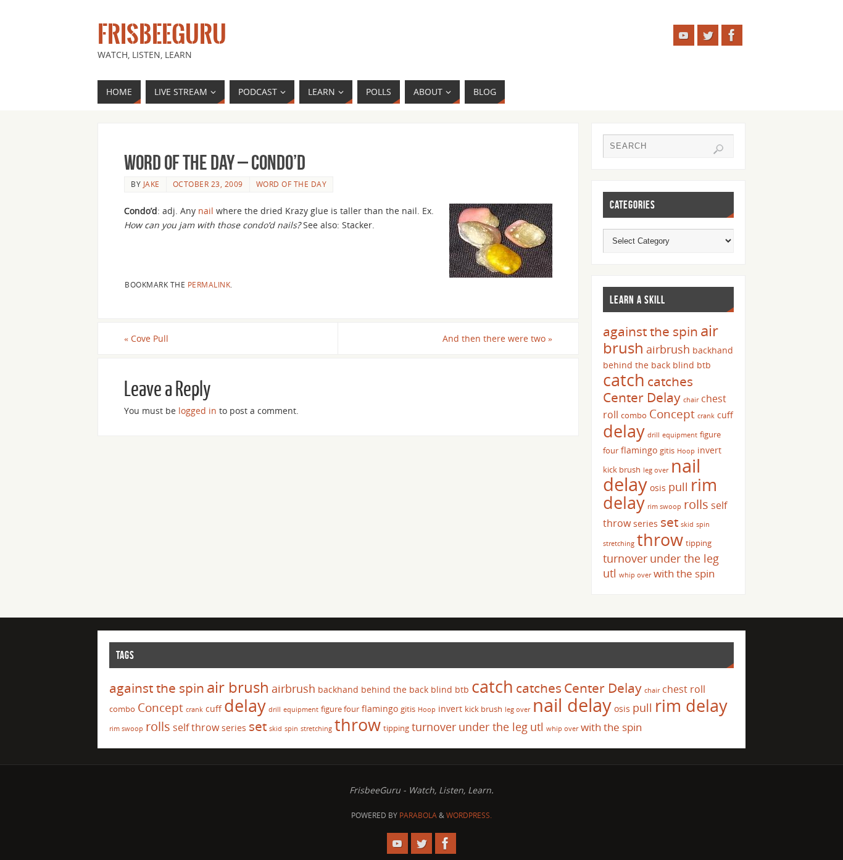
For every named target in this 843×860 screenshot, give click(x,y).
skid (687, 524)
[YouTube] (683, 35)
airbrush (668, 349)
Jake (151, 184)
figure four (340, 708)
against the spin (650, 331)
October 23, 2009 (208, 184)
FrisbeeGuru (162, 34)
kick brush (622, 469)
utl (610, 573)
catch (624, 379)
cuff (725, 415)
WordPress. (469, 815)
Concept (672, 414)
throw (660, 539)
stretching (618, 543)
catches (670, 381)
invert (709, 450)
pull (678, 486)
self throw (196, 727)
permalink (209, 284)
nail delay (572, 705)
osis (658, 488)
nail (206, 211)
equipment (679, 435)
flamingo (639, 450)
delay (624, 431)
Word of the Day (291, 184)
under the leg (684, 558)
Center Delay (642, 397)
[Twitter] (707, 35)
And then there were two (497, 338)
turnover (625, 558)
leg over (655, 470)
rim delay (691, 705)
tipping (699, 542)
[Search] (718, 149)
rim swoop (664, 506)
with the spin (684, 573)
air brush (238, 687)
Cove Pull (146, 338)
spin (703, 524)
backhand (712, 350)
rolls (696, 504)
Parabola (418, 815)
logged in (197, 410)
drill (653, 435)
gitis (667, 450)
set (669, 522)
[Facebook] (731, 35)
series (645, 523)
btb (704, 365)
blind (683, 365)
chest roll (683, 689)
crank (706, 415)
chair (691, 399)
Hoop (686, 451)
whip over (635, 575)
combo (634, 415)
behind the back (636, 365)
